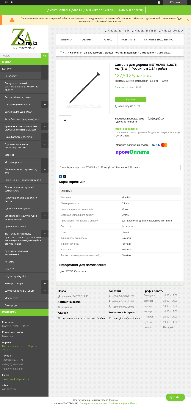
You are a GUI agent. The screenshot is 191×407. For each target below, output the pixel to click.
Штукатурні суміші (15, 276)
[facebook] (60, 177)
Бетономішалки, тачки (18, 97)
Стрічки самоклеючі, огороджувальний (17, 145)
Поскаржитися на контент (93, 403)
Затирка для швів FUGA (18, 111)
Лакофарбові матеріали (19, 137)
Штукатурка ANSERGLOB (19, 290)
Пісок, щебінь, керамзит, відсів (23, 180)
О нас (108, 39)
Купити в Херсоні (131, 10)
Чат (178, 397)
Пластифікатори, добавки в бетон (21, 199)
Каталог (7, 68)
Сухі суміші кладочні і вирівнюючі (17, 252)
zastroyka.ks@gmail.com (16, 379)
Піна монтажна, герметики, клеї (21, 171)
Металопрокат (13, 162)
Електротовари (14, 283)
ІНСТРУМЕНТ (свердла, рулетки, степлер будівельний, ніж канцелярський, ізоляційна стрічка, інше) (23, 238)
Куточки (10, 261)
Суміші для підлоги (15, 226)
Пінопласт (11, 76)
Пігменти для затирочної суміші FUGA (19, 189)
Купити (130, 99)
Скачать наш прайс (158, 39)
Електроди (11, 305)
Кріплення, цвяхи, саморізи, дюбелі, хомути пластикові (21, 128)
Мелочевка (11, 298)
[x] (64, 177)
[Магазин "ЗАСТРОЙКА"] (24, 37)
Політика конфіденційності (123, 403)
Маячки (9, 154)
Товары (86, 39)
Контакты (128, 39)
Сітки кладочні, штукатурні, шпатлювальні (21, 217)
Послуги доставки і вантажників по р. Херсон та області (22, 86)
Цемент (9, 269)
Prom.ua (113, 400)
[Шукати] (44, 55)
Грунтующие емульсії (17, 104)
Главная (66, 39)
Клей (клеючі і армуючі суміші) (22, 119)
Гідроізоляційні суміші (17, 208)
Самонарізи (147, 52)
